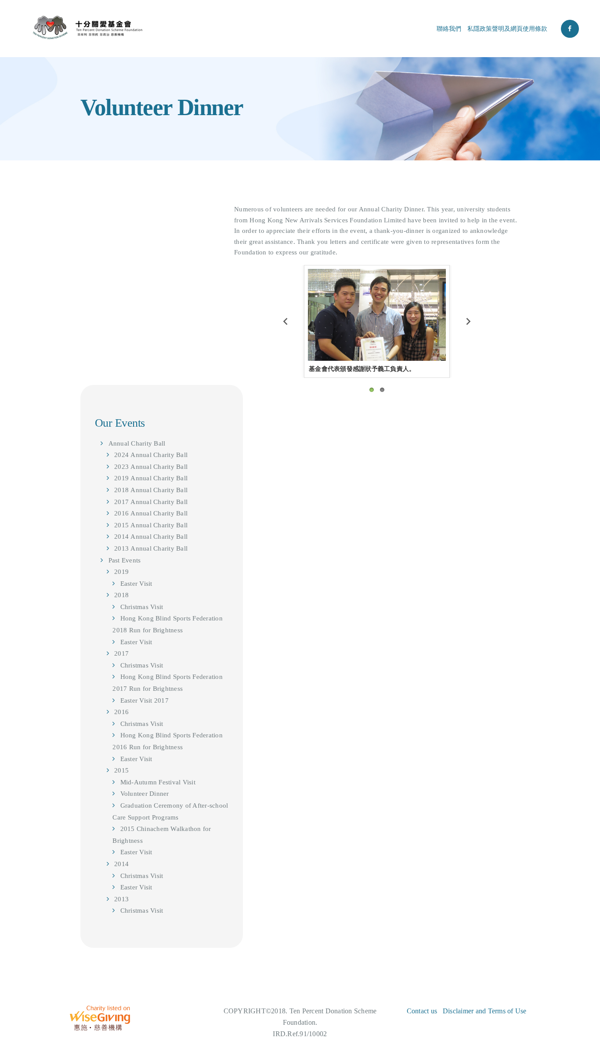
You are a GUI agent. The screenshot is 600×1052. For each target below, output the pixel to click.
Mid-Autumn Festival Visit (157, 782)
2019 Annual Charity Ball (151, 478)
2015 (121, 770)
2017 (121, 653)
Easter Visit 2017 (144, 700)
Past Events (124, 560)
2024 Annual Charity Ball (151, 454)
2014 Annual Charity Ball (151, 536)
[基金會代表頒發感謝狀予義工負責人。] (377, 315)
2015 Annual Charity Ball (151, 525)
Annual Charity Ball (137, 443)
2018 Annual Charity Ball (151, 489)
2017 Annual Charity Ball (151, 501)
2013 (121, 899)
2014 (121, 863)
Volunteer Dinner (144, 793)
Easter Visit (136, 583)
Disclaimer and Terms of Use (485, 1011)
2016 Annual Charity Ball (151, 513)
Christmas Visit (141, 606)
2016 (121, 711)
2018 (121, 595)
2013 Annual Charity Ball (151, 548)
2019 (121, 571)
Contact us (422, 1011)
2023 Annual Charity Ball (151, 466)
